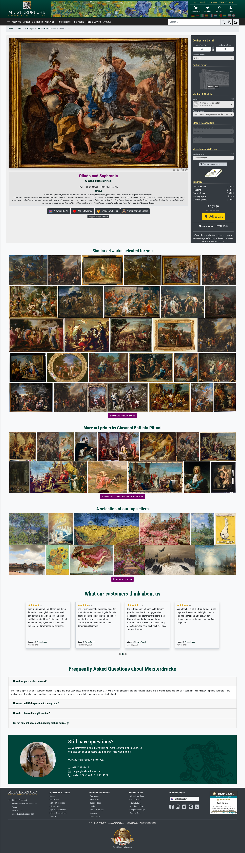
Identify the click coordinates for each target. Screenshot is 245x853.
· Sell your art (94, 799)
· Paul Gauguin (135, 803)
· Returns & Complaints (57, 813)
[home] (8, 21)
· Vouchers (93, 813)
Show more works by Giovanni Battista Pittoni (122, 496)
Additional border (199, 55)
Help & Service (93, 21)
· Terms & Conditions (57, 803)
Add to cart (215, 216)
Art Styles (49, 21)
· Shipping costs (95, 803)
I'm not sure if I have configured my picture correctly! (41, 723)
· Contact (52, 796)
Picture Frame (63, 21)
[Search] (223, 22)
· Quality (92, 806)
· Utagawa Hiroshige (137, 810)
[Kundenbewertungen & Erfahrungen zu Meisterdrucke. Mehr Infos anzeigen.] (223, 802)
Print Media (78, 21)
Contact (107, 21)
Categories (37, 21)
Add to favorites (84, 211)
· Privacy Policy (54, 806)
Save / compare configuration (214, 164)
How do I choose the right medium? (31, 713)
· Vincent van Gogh (136, 796)
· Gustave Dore (135, 813)
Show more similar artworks (122, 415)
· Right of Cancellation (57, 810)
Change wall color (109, 211)
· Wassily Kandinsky (136, 806)
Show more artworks (122, 579)
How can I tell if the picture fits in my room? (36, 703)
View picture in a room (137, 211)
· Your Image (94, 796)
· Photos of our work (96, 810)
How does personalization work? (30, 681)
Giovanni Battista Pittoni (46, 28)
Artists (26, 21)
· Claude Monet (135, 799)
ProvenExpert (41, 642)
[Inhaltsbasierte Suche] (229, 22)
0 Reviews (104, 217)
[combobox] (213, 58)
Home (11, 28)
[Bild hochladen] (236, 22)
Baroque (30, 28)
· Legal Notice (54, 799)
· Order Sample (94, 816)
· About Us (53, 816)
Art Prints (16, 21)
